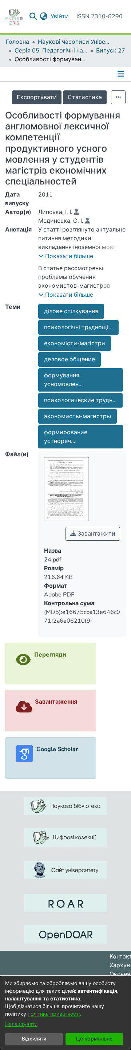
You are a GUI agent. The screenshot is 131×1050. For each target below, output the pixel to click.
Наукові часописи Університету (74, 42)
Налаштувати (21, 1024)
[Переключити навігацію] (121, 74)
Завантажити (95, 534)
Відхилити (34, 1038)
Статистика (85, 97)
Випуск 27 (110, 51)
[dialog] (65, 1013)
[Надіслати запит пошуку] (33, 16)
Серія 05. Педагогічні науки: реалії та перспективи (51, 51)
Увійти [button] (60, 16)
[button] (66, 256)
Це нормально (94, 1038)
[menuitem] (43, 16)
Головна (17, 42)
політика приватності (54, 1014)
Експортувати (37, 97)
